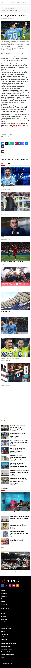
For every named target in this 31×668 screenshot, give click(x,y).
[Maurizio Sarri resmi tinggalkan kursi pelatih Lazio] (15, 226)
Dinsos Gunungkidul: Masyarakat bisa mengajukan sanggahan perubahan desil (19, 465)
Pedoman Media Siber (7, 654)
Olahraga (12, 8)
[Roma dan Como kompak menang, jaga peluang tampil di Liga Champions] (15, 251)
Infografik (4, 639)
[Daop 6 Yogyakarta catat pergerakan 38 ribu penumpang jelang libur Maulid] (5, 428)
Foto (2, 547)
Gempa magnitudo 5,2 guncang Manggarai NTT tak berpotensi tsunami (19, 533)
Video (3, 601)
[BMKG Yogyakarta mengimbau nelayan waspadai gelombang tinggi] (5, 473)
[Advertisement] (15, 403)
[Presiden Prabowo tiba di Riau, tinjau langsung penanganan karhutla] (5, 443)
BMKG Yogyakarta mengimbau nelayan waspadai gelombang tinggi (19, 472)
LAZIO (6, 155)
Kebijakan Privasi (6, 646)
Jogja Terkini (5, 608)
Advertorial (4, 634)
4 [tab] (18, 571)
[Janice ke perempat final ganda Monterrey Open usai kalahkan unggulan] (5, 450)
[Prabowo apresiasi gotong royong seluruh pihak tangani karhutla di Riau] (5, 435)
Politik (3, 611)
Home (6, 8)
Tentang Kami (5, 652)
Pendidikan (4, 622)
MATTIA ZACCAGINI (7, 159)
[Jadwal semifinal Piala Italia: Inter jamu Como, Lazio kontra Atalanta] (15, 347)
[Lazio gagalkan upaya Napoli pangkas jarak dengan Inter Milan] (15, 372)
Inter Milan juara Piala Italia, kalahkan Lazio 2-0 (15, 285)
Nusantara (4, 604)
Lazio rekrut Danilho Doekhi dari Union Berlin (13, 186)
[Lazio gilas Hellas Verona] (15, 501)
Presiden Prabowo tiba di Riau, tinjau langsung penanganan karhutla (19, 442)
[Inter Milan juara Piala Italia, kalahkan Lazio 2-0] (15, 276)
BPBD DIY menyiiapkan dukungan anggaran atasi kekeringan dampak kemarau (19, 457)
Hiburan (3, 631)
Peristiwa (4, 613)
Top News (4, 488)
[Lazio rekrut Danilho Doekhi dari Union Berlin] (15, 176)
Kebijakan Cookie (6, 649)
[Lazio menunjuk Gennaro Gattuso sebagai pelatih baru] (15, 201)
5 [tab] (20, 571)
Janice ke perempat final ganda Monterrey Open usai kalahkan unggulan (18, 450)
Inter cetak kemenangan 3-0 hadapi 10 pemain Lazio (13, 310)
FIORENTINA (24, 159)
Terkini (3, 421)
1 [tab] (11, 571)
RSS (2, 657)
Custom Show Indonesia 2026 (15, 567)
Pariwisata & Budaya (7, 628)
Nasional (3, 637)
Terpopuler (4, 596)
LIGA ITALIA (23, 155)
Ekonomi (3, 616)
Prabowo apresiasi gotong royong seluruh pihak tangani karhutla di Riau (19, 435)
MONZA (17, 159)
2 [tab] (13, 571)
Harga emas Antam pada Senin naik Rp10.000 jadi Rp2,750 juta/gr (19, 525)
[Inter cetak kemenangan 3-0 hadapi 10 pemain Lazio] (15, 301)
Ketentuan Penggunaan (8, 643)
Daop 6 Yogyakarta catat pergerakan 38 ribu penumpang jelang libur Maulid (19, 427)
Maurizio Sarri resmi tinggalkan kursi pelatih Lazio (15, 235)
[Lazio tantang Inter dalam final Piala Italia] (14, 325)
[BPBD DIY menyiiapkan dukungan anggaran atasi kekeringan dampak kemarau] (5, 458)
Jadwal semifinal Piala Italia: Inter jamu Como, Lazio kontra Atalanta (13, 357)
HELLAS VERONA (14, 155)
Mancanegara (5, 626)
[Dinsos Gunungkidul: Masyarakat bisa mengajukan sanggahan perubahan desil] (5, 465)
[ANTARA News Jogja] (17, 2)
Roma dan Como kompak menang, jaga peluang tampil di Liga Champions (14, 260)
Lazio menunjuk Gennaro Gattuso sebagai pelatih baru (14, 211)
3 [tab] (15, 571)
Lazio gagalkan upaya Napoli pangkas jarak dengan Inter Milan (15, 382)
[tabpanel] (15, 561)
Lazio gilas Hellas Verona (9, 10)
